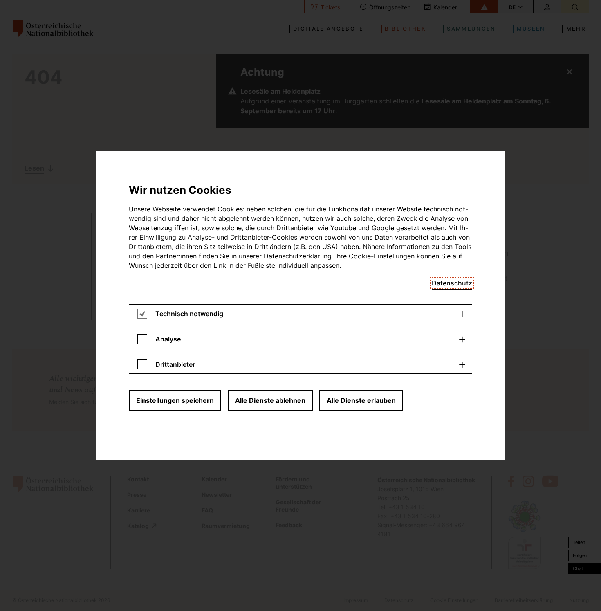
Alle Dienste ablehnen (270, 400)
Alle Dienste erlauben (361, 400)
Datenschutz (452, 283)
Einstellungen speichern (175, 400)
